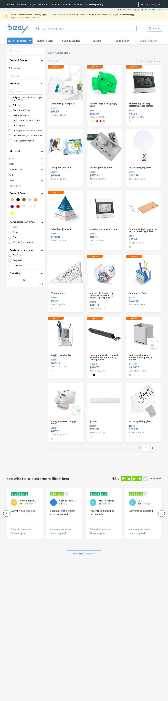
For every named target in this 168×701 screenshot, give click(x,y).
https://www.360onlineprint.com (25, 17)
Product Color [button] (18, 193)
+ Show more (15, 185)
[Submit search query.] (10, 51)
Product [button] (14, 83)
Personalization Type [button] (22, 221)
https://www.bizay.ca (62, 14)
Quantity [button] (15, 273)
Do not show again (150, 4)
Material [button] (15, 151)
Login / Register (148, 40)
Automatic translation (21, 529)
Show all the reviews (82, 553)
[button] (26, 158)
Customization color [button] (22, 250)
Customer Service (126, 9)
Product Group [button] (18, 60)
